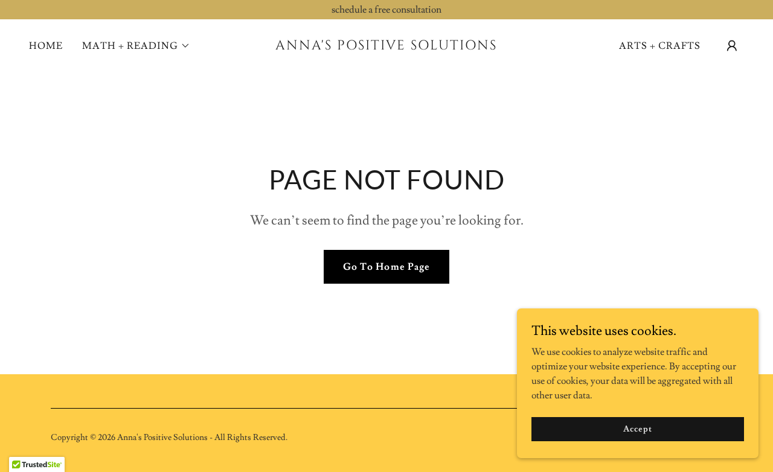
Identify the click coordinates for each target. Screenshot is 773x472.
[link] (387, 46)
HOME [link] (46, 46)
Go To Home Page (386, 267)
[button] (136, 46)
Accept (637, 428)
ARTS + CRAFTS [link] (660, 46)
